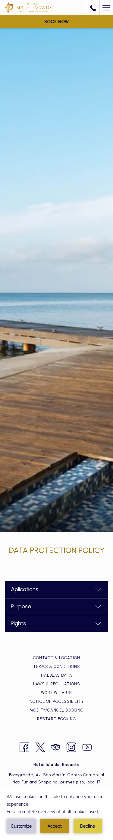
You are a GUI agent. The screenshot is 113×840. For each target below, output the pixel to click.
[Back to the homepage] (28, 7)
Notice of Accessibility (57, 701)
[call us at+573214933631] (93, 7)
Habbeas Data (56, 675)
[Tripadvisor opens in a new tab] (56, 746)
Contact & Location (56, 658)
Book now (56, 21)
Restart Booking (56, 719)
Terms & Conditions (56, 666)
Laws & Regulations (56, 684)
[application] (56, 813)
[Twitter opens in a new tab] (40, 746)
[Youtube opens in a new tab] (87, 746)
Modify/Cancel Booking (57, 710)
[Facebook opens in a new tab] (24, 746)
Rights (18, 623)
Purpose (21, 606)
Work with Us (56, 692)
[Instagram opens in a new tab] (71, 746)
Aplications (24, 589)
